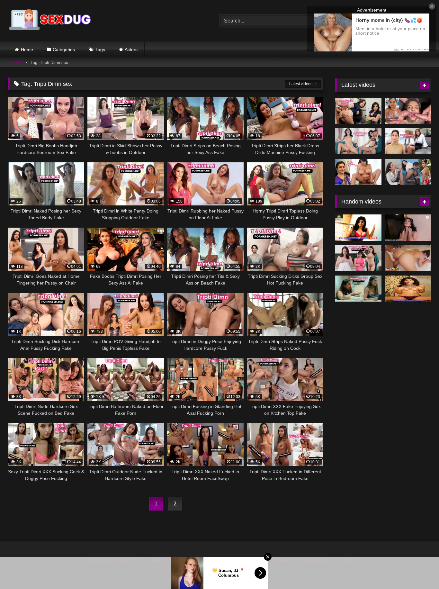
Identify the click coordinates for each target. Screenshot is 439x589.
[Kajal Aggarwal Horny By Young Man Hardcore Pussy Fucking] (358, 258)
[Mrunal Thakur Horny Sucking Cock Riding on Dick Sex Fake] (358, 289)
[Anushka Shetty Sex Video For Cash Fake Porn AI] (408, 258)
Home (27, 49)
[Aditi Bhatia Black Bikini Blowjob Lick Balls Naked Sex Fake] (358, 141)
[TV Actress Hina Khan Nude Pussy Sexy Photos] (408, 289)
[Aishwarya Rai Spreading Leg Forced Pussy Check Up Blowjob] (358, 111)
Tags (100, 49)
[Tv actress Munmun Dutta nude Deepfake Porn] (408, 227)
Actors (131, 49)
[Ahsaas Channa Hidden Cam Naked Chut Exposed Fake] (408, 111)
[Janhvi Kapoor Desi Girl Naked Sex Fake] (408, 141)
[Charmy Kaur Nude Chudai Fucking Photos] (358, 227)
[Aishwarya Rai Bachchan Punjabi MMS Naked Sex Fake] (408, 172)
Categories (64, 49)
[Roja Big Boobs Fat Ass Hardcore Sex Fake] (358, 172)
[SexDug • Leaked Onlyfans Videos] (51, 20)
